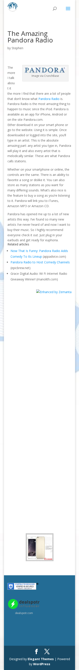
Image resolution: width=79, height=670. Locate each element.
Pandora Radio (48, 99)
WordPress (41, 664)
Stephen (17, 48)
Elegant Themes (41, 659)
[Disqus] (39, 349)
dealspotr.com (24, 613)
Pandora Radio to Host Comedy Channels (40, 262)
